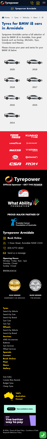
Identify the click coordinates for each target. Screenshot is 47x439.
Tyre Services (8, 346)
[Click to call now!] (32, 3)
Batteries (6, 342)
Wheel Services (9, 349)
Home (7, 17)
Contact (7, 355)
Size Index (7, 377)
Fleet (5, 362)
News (6, 365)
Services (7, 336)
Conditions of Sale (32, 430)
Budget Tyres (8, 383)
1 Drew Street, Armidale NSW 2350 (25, 243)
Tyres (5, 308)
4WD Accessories (10, 339)
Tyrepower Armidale (25, 8)
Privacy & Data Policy (17, 430)
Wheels (6, 327)
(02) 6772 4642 (16, 248)
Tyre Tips (6, 324)
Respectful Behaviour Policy (12, 432)
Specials (7, 352)
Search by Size (9, 314)
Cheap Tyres (8, 386)
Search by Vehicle (10, 311)
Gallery (6, 368)
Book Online (9, 358)
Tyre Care (7, 320)
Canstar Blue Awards (11, 380)
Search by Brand (10, 317)
